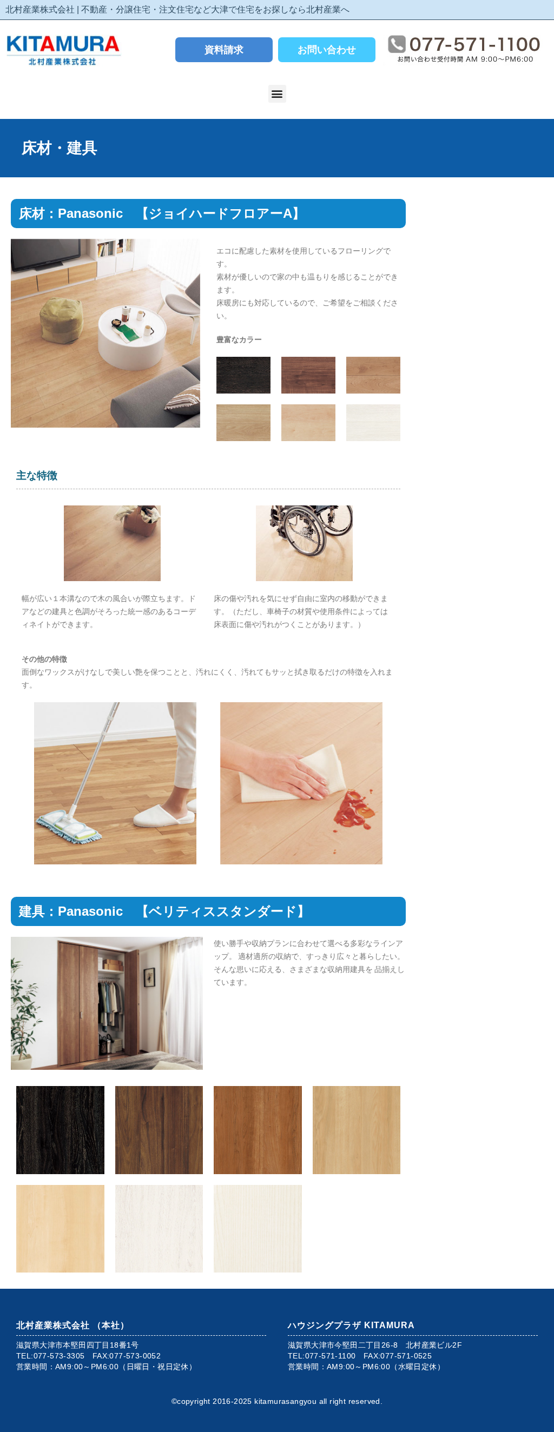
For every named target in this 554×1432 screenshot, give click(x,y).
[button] (277, 94)
